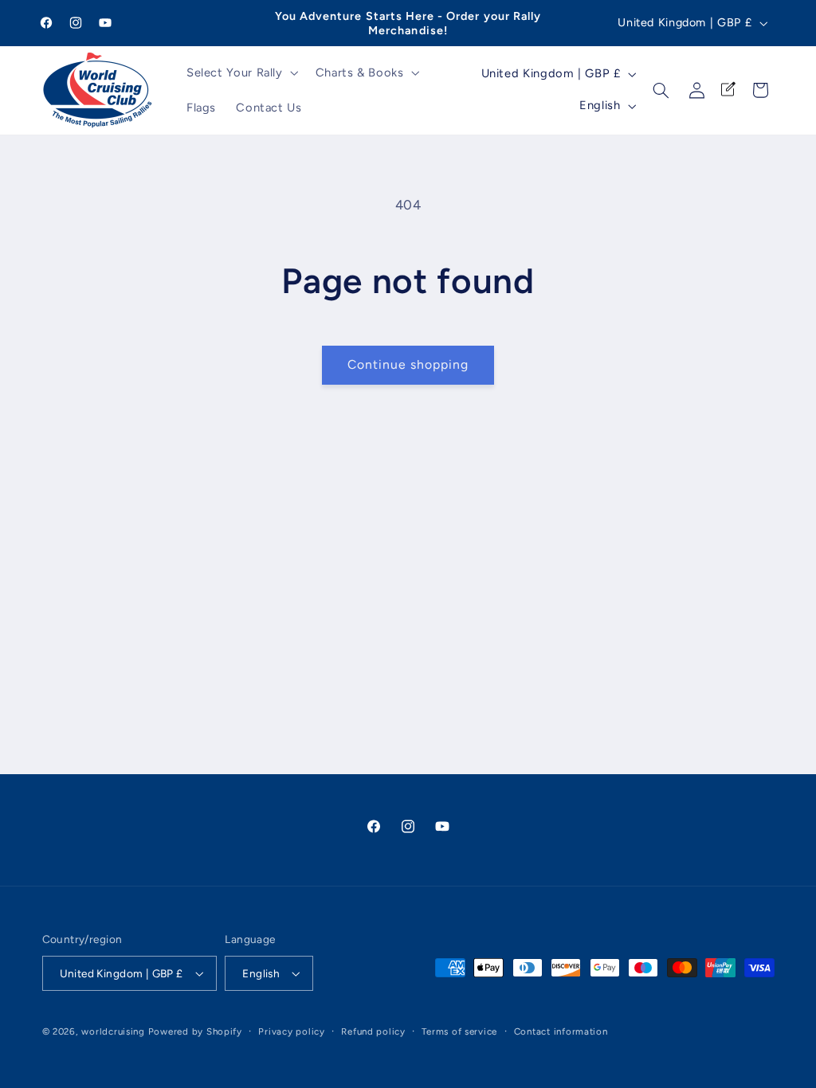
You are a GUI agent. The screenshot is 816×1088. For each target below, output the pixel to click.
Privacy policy (291, 1031)
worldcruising (113, 1031)
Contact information (561, 1031)
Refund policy (373, 1031)
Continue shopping (408, 364)
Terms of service (459, 1031)
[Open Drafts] (728, 90)
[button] (240, 72)
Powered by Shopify (195, 1031)
